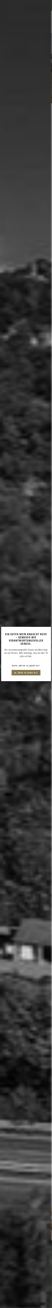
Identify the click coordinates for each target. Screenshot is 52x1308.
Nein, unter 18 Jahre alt (26, 665)
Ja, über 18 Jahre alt (26, 672)
